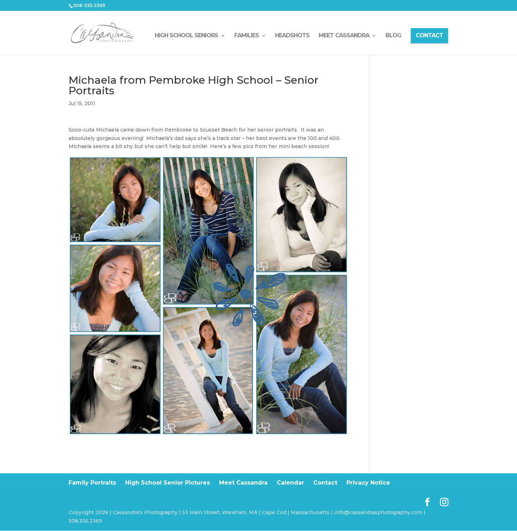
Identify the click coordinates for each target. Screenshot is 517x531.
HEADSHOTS (292, 36)
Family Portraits (92, 482)
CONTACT (429, 35)
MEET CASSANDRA (344, 36)
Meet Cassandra (243, 482)
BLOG (393, 36)
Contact (325, 482)
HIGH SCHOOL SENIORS (186, 36)
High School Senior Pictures (167, 482)
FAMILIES (246, 36)
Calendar (290, 482)
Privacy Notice (368, 482)
